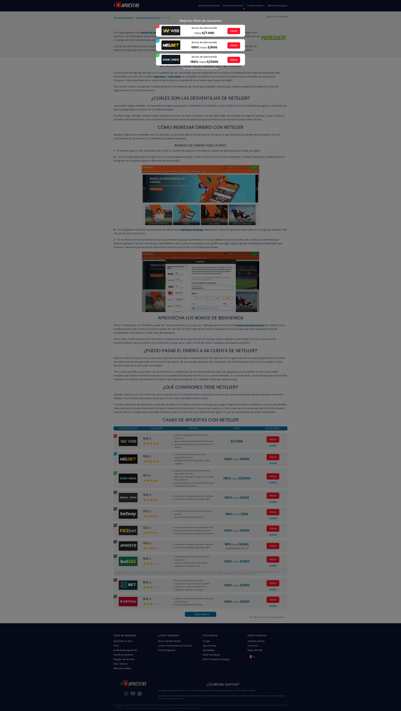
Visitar (234, 31)
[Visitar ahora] (170, 30)
